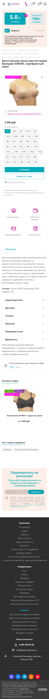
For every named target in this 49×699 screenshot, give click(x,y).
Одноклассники (31, 676)
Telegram (24, 676)
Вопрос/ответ (24, 585)
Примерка (24, 593)
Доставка (24, 578)
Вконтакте (18, 676)
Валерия (7, 449)
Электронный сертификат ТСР (24, 600)
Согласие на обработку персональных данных (24, 560)
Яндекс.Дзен (37, 676)
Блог (24, 570)
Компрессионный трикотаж (24, 629)
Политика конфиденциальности (24, 556)
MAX (11, 676)
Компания (24, 523)
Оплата (24, 574)
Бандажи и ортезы (24, 632)
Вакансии (24, 545)
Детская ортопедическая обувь (24, 614)
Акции (24, 531)
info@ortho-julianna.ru (26, 650)
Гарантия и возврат (24, 581)
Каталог (25, 610)
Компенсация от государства (24, 549)
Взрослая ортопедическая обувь (24, 618)
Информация (24, 566)
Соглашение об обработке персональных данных (27, 506)
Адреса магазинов (24, 542)
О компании (24, 527)
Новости (25, 534)
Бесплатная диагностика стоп (24, 604)
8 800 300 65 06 (26, 644)
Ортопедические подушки (24, 625)
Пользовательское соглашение (17, 696)
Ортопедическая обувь (24, 596)
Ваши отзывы (24, 538)
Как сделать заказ (24, 589)
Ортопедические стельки (24, 621)
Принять (42, 689)
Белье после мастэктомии (26, 449)
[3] (25, 90)
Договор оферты (24, 553)
